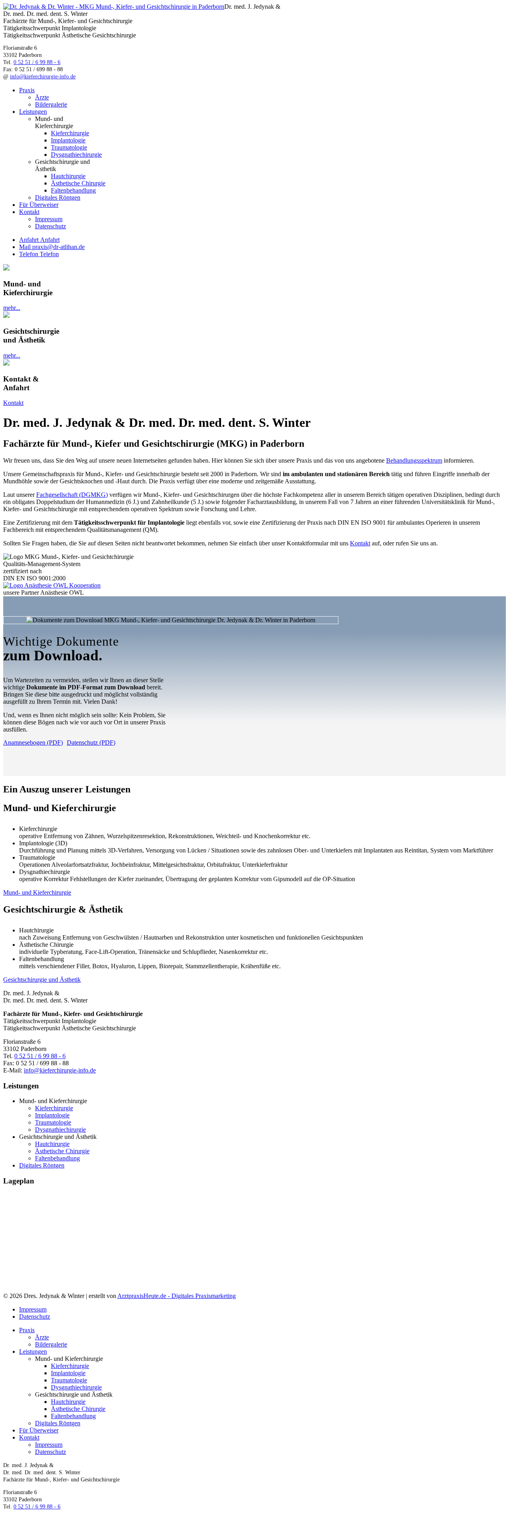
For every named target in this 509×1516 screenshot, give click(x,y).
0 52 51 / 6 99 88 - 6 (37, 62)
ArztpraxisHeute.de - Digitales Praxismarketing (176, 1295)
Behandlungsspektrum (414, 460)
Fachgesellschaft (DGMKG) (72, 494)
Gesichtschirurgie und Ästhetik (42, 979)
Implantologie (68, 140)
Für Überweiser (38, 204)
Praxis (27, 90)
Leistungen (33, 111)
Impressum (48, 219)
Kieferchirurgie (70, 133)
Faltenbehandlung (73, 190)
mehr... (11, 307)
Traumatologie (69, 147)
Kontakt (29, 211)
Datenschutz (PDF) (91, 742)
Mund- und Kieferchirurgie (37, 892)
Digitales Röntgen (57, 197)
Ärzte (42, 97)
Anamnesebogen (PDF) (33, 742)
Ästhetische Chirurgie (78, 183)
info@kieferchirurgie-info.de (43, 77)
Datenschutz (50, 226)
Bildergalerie (51, 104)
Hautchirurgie (68, 176)
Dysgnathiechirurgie (76, 154)
